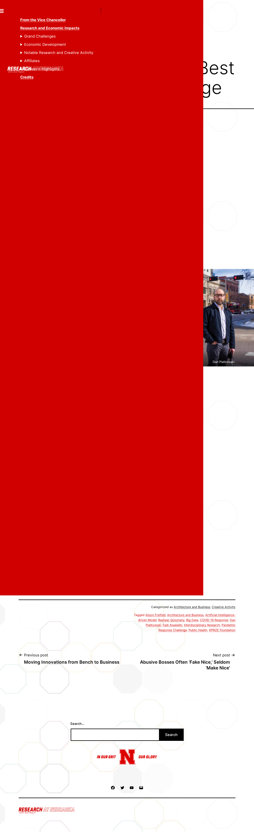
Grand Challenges (40, 36)
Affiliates (32, 61)
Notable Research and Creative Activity (58, 52)
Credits (26, 77)
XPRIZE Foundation (222, 630)
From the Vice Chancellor (43, 20)
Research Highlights (41, 69)
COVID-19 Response (214, 620)
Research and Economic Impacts (49, 28)
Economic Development (45, 44)
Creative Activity (223, 607)
